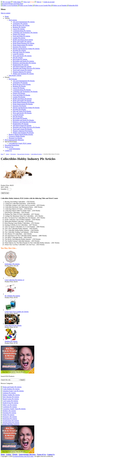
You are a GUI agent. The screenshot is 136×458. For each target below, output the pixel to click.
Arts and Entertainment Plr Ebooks (24, 81)
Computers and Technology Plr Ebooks (25, 91)
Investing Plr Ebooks (19, 109)
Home (7, 16)
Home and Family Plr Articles (22, 41)
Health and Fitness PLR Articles (23, 40)
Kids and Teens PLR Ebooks (22, 111)
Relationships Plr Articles (21, 65)
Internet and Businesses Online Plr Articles (26, 48)
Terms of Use (9, 147)
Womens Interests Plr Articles (22, 72)
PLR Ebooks (13, 79)
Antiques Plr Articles (9, 393)
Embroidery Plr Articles (12, 264)
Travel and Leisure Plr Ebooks (22, 129)
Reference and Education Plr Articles (24, 63)
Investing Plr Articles (19, 50)
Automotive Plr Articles (20, 23)
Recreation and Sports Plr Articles (23, 61)
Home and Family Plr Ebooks (22, 100)
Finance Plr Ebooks (19, 93)
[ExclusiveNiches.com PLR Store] (12, 3)
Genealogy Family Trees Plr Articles (14, 409)
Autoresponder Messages (27, 454)
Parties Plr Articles (8, 415)
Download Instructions (12, 145)
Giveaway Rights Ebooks (17, 136)
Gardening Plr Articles (10, 407)
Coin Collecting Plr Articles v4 (14, 280)
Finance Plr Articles (19, 34)
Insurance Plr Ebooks (19, 106)
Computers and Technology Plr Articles (25, 32)
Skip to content (5, 13)
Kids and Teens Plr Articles (21, 52)
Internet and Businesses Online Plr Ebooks (26, 107)
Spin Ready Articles (15, 75)
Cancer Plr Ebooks (19, 88)
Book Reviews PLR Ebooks (22, 84)
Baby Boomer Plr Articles (11, 397)
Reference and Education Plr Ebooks (24, 122)
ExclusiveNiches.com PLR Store (23, 456)
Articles (7, 154)
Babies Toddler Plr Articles (11, 395)
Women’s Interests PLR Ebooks (23, 131)
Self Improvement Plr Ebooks (22, 125)
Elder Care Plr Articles (10, 405)
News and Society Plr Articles (22, 56)
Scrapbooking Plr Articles (11, 421)
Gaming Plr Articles (19, 38)
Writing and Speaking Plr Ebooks (23, 132)
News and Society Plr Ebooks (22, 113)
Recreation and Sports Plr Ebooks (23, 120)
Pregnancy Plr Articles (10, 417)
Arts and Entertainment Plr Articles (24, 22)
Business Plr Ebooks (19, 86)
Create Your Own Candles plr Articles (17, 311)
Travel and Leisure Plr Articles (22, 70)
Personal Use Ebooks (15, 138)
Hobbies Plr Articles (11, 341)
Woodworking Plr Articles (11, 423)
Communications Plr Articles (22, 31)
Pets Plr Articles (18, 57)
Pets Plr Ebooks (18, 116)
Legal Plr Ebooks (18, 115)
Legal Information (14, 149)
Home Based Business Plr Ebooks (23, 102)
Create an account (48, 2)
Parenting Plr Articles (9, 413)
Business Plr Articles (19, 27)
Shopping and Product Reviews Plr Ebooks (26, 127)
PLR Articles (13, 20)
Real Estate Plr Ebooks (20, 118)
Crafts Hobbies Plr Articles (36, 154)
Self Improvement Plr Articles (22, 66)
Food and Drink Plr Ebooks (21, 95)
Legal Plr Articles (18, 54)
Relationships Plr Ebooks (21, 124)
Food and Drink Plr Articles (21, 36)
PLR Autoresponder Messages (14, 140)
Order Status (17, 2)
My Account (7, 2)
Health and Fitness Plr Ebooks (22, 99)
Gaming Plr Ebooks (19, 97)
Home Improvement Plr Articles (23, 45)
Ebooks (15, 454)
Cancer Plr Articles (19, 29)
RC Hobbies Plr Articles (12, 296)
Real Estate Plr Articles (20, 59)
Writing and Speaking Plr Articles (23, 73)
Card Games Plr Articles (10, 401)
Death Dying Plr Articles (10, 403)
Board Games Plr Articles (11, 399)
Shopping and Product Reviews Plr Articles (26, 68)
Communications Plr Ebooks (22, 90)
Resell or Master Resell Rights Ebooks (21, 134)
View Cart (26, 2)
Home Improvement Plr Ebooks (23, 104)
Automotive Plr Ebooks (20, 82)
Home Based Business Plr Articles (23, 43)
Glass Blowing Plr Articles (13, 325)
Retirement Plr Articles (10, 419)
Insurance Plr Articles (19, 47)
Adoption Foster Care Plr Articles (13, 391)
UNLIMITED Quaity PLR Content (20, 143)
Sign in (39, 2)
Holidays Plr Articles (9, 411)
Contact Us (8, 150)
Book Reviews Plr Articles (21, 25)
